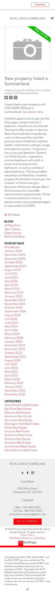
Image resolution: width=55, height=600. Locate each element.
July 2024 (10, 319)
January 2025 (13, 296)
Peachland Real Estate (18, 435)
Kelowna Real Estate (17, 412)
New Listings (12, 229)
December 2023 (14, 345)
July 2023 (10, 364)
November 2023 (14, 349)
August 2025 (12, 270)
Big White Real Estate (17, 409)
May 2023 (10, 371)
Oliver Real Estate (15, 427)
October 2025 (13, 262)
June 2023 (11, 368)
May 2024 (10, 326)
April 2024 (11, 330)
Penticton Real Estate (17, 439)
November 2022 (14, 394)
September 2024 (15, 311)
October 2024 (13, 307)
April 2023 (11, 375)
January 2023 (13, 387)
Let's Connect (27, 521)
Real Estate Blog (14, 236)
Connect (40, 4)
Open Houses (12, 233)
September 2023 (15, 356)
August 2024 (12, 315)
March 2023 (12, 379)
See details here (33, 112)
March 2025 (12, 289)
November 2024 (14, 304)
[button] (22, 472)
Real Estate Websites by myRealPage (27, 538)
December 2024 (14, 300)
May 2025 (11, 281)
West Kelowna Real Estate (20, 450)
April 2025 (11, 285)
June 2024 (11, 323)
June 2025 (11, 277)
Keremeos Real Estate (18, 416)
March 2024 (12, 334)
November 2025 (14, 259)
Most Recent (12, 247)
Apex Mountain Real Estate (21, 405)
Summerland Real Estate (26, 93)
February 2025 (13, 292)
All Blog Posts (12, 225)
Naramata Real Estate (18, 420)
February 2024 (13, 338)
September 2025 (15, 266)
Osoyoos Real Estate (17, 431)
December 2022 (14, 390)
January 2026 (13, 251)
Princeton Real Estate (17, 442)
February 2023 (13, 383)
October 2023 (13, 353)
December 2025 (14, 255)
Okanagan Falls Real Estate (21, 424)
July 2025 (10, 274)
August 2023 (12, 360)
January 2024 (13, 341)
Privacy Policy (27, 535)
